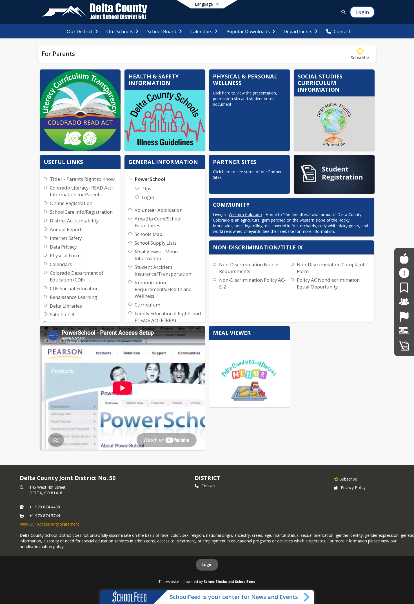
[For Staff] (404, 302)
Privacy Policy (353, 487)
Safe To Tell (63, 314)
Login (148, 197)
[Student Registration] (404, 345)
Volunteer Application (158, 210)
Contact (208, 485)
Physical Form (65, 255)
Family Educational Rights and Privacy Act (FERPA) (168, 316)
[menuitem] (82, 31)
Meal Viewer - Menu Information (156, 255)
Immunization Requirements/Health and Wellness (163, 289)
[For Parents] (404, 287)
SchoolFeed (245, 581)
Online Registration (71, 203)
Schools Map (148, 234)
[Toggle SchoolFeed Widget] (306, 597)
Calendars (61, 264)
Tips (146, 188)
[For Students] (404, 258)
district (208, 478)
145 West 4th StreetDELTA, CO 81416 (47, 489)
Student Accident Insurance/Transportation (163, 270)
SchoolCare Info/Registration (81, 212)
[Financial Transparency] (404, 331)
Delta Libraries (66, 306)
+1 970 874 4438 (44, 507)
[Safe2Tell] (404, 273)
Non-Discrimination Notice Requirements (248, 267)
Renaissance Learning (73, 297)
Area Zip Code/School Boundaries (158, 222)
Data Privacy (63, 247)
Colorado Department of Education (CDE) (76, 276)
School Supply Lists (156, 243)
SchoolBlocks (215, 581)
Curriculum (147, 304)
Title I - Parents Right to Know (82, 179)
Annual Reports (67, 229)
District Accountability (74, 220)
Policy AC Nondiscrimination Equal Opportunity (328, 283)
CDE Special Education (74, 288)
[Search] (342, 12)
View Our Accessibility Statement (49, 524)
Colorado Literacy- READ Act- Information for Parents (81, 191)
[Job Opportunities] (404, 316)
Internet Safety (66, 238)
